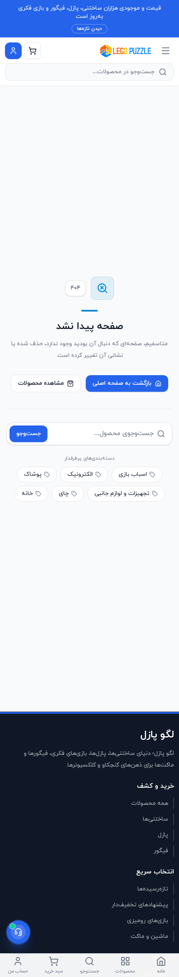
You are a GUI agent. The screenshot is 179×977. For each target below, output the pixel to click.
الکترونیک (80, 474)
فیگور (161, 851)
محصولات (125, 971)
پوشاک (33, 474)
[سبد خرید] (32, 50)
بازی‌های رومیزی (147, 921)
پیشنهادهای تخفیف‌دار (140, 905)
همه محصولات (149, 803)
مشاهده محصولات (41, 383)
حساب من (18, 971)
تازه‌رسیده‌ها (152, 889)
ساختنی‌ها (155, 819)
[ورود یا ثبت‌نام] (13, 50)
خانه (27, 493)
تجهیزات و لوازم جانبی (121, 493)
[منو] (165, 50)
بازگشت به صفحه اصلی (122, 383)
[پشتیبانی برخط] (18, 932)
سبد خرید (54, 971)
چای (64, 493)
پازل (163, 835)
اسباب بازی (133, 474)
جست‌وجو (28, 434)
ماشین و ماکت (149, 936)
